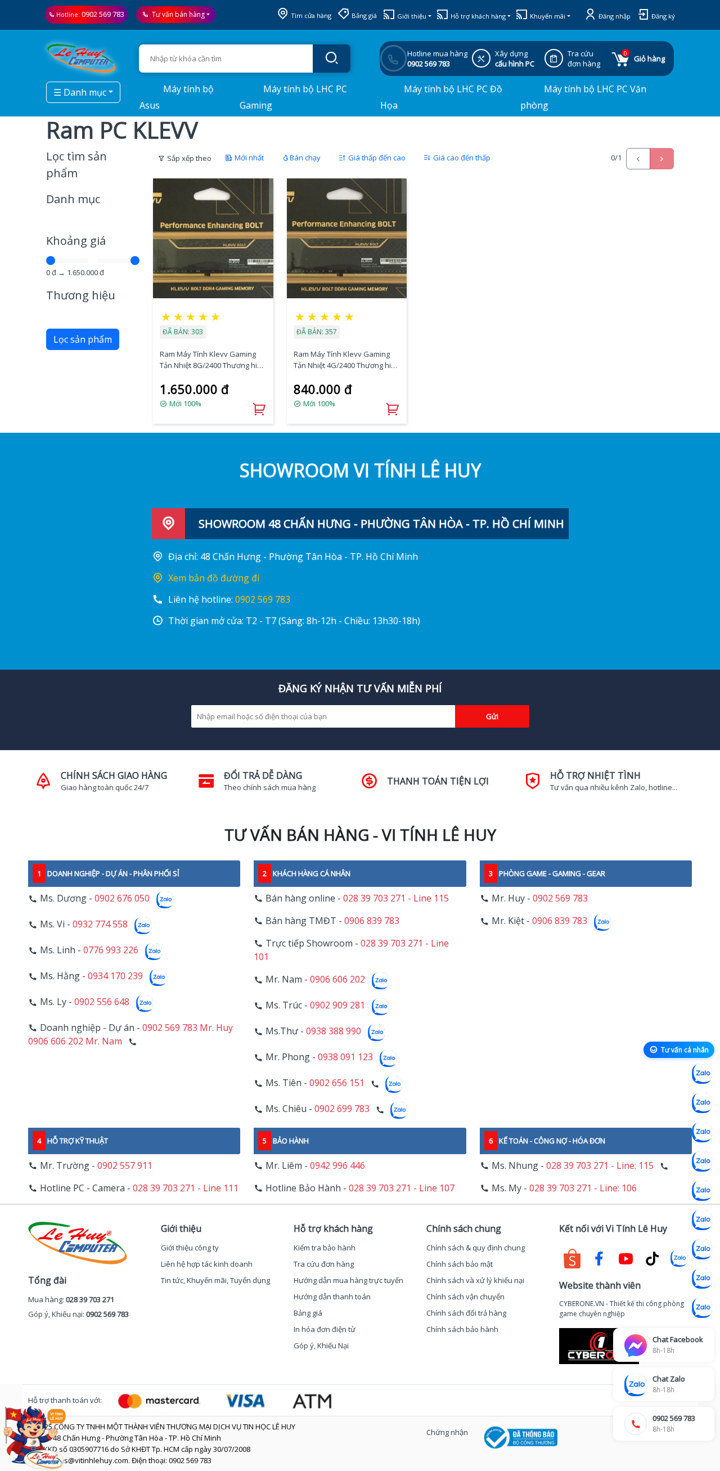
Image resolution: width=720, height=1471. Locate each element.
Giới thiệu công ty (190, 1248)
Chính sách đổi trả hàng (466, 1313)
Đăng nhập (614, 16)
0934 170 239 (115, 976)
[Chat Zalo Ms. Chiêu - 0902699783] (702, 1307)
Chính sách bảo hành (462, 1329)
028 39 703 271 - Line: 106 (583, 1188)
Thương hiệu (80, 295)
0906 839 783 (371, 920)
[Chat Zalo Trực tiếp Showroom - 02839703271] (702, 1132)
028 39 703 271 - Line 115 (396, 898)
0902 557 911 (124, 1165)
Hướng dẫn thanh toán (332, 1296)
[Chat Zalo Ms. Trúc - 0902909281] (702, 1190)
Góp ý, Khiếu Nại (321, 1345)
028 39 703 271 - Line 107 (401, 1188)
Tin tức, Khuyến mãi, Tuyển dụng (215, 1280)
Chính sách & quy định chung (475, 1248)
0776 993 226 (110, 950)
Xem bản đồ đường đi (213, 578)
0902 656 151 (336, 1083)
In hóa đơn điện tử (325, 1329)
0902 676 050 (122, 899)
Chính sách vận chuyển (465, 1296)
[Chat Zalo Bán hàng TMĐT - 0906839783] (702, 1103)
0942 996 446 (337, 1165)
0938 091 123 (345, 1057)
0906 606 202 (337, 980)
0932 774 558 (100, 924)
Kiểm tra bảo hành (325, 1248)
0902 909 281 (337, 1005)
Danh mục (73, 199)
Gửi (492, 716)
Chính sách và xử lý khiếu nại (475, 1280)
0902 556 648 (101, 1002)
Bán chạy (305, 158)
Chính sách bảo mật (459, 1264)
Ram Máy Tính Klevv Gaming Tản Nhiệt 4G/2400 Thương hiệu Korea (346, 360)
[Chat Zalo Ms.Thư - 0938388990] (702, 1220)
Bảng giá (363, 15)
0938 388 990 (333, 1031)
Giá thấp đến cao (376, 158)
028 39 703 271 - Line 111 (185, 1188)
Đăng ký (662, 16)
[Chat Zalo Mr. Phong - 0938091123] (702, 1249)
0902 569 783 (103, 14)
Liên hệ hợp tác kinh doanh (207, 1264)
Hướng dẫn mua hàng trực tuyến (348, 1280)
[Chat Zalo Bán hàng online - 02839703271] (702, 1073)
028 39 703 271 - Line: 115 (600, 1165)
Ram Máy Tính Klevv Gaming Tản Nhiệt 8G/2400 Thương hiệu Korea (213, 360)
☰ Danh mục (79, 92)
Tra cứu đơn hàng (324, 1264)
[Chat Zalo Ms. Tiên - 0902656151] (702, 1278)
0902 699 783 (342, 1109)
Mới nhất (248, 158)
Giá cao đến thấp (460, 158)
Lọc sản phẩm (82, 339)
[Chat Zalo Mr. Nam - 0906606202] (702, 1161)
